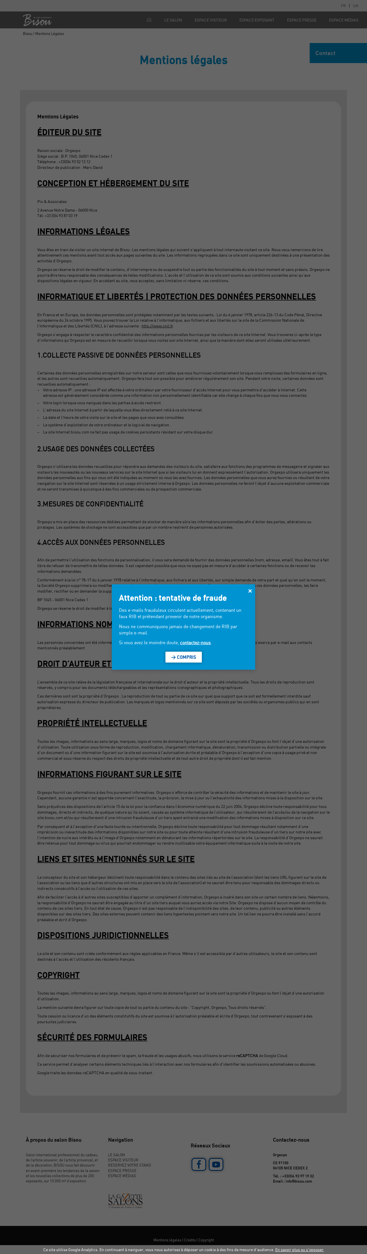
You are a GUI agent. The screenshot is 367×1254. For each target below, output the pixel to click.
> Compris (183, 657)
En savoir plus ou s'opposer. (299, 1249)
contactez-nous (195, 642)
